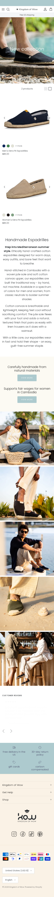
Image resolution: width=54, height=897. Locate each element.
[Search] (9, 9)
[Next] (49, 118)
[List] (50, 88)
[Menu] (3, 9)
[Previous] (4, 118)
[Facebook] (23, 834)
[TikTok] (31, 834)
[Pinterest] (40, 834)
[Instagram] (14, 834)
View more (27, 377)
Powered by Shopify (33, 887)
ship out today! (41, 3)
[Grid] (46, 88)
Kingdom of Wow (16, 887)
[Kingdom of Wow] (27, 9)
